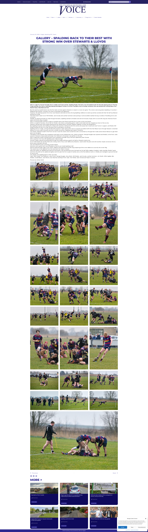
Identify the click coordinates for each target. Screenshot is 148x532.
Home (48, 17)
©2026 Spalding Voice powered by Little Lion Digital (74, 530)
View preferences (142, 527)
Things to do (88, 17)
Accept (122, 527)
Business (71, 17)
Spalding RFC (49, 34)
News (52, 17)
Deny (132, 527)
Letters (59, 17)
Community (79, 17)
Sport (64, 17)
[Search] (130, 2)
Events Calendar (97, 17)
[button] (145, 518)
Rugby (42, 34)
